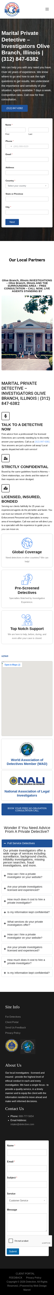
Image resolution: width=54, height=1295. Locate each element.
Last (30, 134)
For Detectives (13, 1017)
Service (11, 1193)
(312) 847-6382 (42, 441)
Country (10, 180)
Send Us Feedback (15, 1027)
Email (9, 154)
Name (11, 1145)
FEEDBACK (15, 1277)
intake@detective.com (22, 1124)
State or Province (14, 194)
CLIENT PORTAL (25, 1273)
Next (12, 222)
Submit (13, 1251)
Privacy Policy (12, 1033)
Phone (10, 141)
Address (10, 167)
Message (12, 1209)
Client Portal (11, 1022)
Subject (12, 1177)
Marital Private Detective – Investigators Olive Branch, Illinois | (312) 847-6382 (26, 46)
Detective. (31, 1281)
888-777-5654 (26, 1116)
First (7, 134)
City (8, 207)
